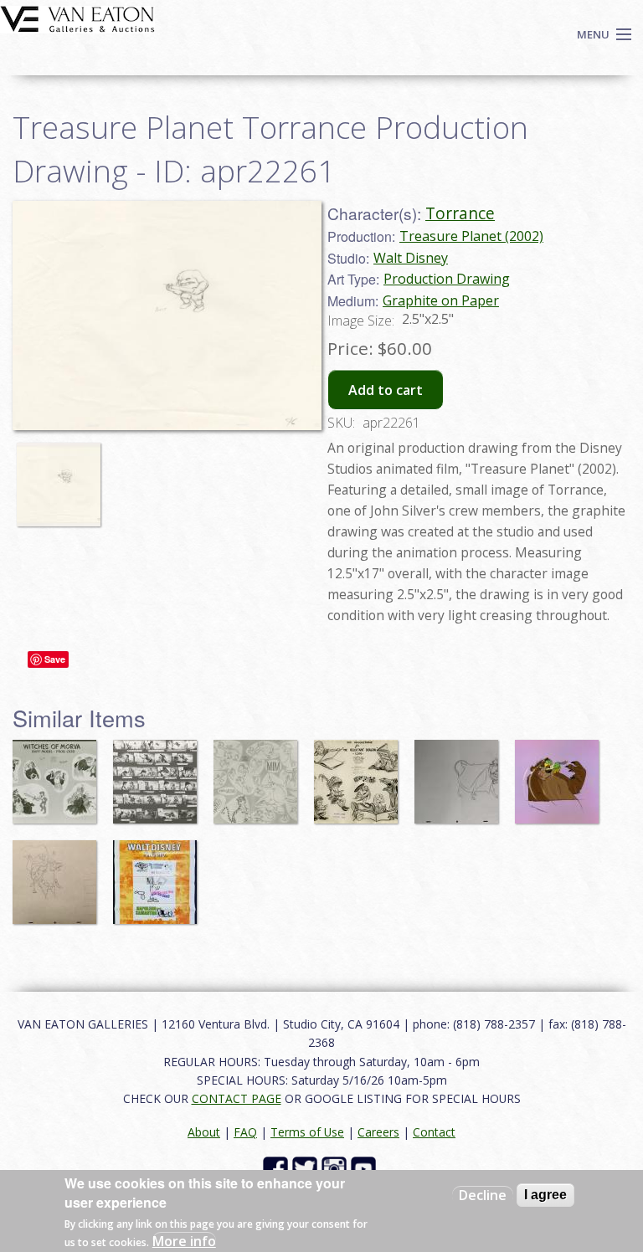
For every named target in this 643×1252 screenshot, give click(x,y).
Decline (483, 1195)
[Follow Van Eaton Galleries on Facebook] (277, 1167)
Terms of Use (307, 1132)
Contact (434, 1132)
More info (184, 1241)
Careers (378, 1132)
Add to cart (385, 390)
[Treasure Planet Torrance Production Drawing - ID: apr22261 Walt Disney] (167, 314)
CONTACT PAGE (236, 1098)
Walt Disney (410, 258)
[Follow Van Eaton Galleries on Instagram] (336, 1167)
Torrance (460, 213)
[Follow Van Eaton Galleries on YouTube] (365, 1167)
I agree (545, 1195)
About (204, 1132)
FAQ (245, 1132)
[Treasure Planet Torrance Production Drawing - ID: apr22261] (63, 477)
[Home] (77, 17)
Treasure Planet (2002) (471, 236)
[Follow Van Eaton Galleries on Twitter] (307, 1167)
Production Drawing (446, 278)
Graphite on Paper (441, 300)
